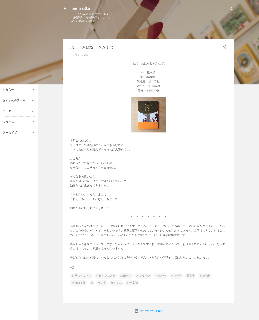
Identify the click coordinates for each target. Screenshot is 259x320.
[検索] (232, 9)
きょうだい (143, 275)
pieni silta (80, 8)
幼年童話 (132, 282)
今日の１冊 (79, 282)
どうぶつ (160, 275)
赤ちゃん (116, 282)
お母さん (125, 275)
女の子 (102, 282)
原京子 (190, 275)
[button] (225, 47)
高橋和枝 (205, 275)
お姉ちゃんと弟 (106, 275)
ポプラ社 (176, 275)
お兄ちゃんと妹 (81, 275)
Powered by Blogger (150, 310)
